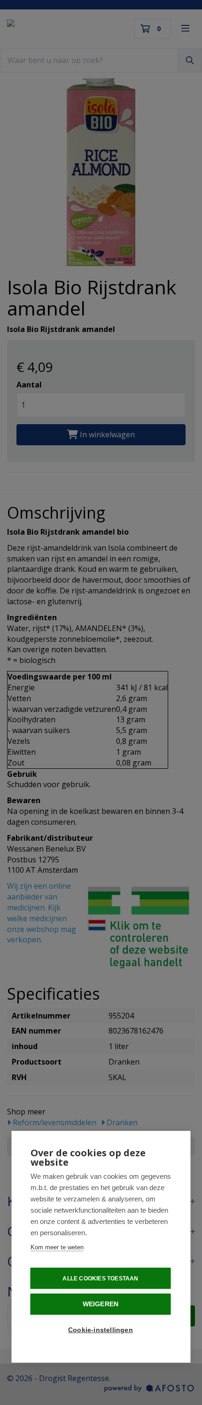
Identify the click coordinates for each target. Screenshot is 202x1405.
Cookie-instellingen (100, 1330)
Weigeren (101, 1304)
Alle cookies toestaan (100, 1278)
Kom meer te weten (57, 1247)
